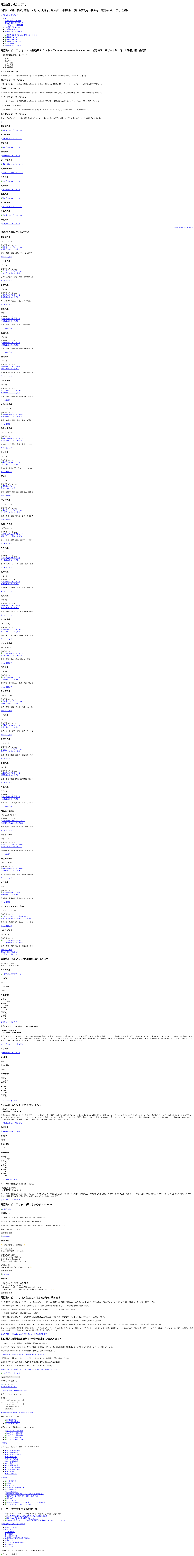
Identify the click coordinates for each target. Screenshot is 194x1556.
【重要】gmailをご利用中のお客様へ (14, 1390)
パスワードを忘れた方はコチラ (22, 1412)
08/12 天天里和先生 (12, 1467)
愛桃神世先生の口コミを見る (11, 870)
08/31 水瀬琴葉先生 (12, 1450)
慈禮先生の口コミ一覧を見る (11, 1199)
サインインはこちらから (10, 15)
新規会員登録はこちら (9, 1387)
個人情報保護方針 (11, 1536)
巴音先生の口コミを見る (10, 679)
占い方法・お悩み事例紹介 (14, 1542)
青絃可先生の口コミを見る (10, 751)
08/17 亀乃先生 (11, 1463)
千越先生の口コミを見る (10, 727)
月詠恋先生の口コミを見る (10, 703)
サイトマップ (10, 1546)
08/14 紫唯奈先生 (11, 1465)
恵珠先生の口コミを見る (10, 894)
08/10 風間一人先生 (12, 1469)
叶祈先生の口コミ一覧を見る (11, 1123)
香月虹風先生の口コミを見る (11, 440)
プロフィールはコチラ (9, 1022)
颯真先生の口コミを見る (10, 608)
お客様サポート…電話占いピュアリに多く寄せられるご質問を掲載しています (29, 1369)
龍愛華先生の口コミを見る (10, 249)
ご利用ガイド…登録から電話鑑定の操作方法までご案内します (23, 1354)
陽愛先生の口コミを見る (10, 369)
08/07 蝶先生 (10, 1471)
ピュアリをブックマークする (10, 1377)
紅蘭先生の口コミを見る (10, 775)
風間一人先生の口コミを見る (11, 536)
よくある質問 (10, 1532)
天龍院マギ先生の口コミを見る (12, 823)
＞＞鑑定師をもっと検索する (182, 227)
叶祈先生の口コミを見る (10, 464)
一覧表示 (4, 1443)
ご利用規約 (9, 1534)
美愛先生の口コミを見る (10, 297)
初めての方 (9, 1530)
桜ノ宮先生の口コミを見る (10, 512)
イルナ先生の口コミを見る (10, 273)
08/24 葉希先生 (11, 1457)
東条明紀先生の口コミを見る (11, 416)
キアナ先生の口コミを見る (10, 393)
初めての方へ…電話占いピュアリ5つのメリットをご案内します (24, 1334)
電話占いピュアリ (11, 1527)
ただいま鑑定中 (6, 328)
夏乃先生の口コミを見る (10, 584)
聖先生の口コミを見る (9, 488)
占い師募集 (9, 1544)
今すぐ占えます (6, 257)
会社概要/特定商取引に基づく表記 (17, 1538)
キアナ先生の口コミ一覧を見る (12, 1044)
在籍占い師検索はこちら (10, 952)
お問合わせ (9, 1540)
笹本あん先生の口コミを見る (11, 847)
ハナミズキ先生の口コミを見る (12, 942)
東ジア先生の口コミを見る (10, 632)
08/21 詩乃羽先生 (11, 1459)
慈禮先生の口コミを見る (10, 345)
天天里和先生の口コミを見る (11, 655)
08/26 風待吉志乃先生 (13, 1455)
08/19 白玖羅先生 (11, 1461)
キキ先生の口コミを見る (10, 560)
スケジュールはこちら (9, 954)
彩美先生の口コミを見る (10, 321)
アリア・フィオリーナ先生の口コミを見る (16, 918)
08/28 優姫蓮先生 (11, 1452)
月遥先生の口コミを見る (10, 799)
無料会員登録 (6, 1412)
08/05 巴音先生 (11, 1474)
